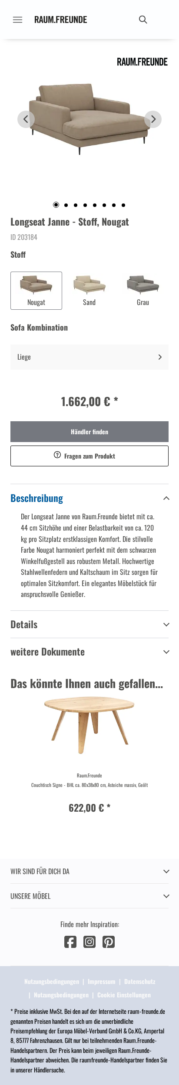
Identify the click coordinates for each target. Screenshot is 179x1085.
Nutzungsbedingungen (51, 981)
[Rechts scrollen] (153, 119)
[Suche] (142, 19)
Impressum (102, 981)
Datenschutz (139, 981)
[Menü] (17, 19)
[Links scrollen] (26, 119)
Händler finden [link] (89, 431)
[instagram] (89, 941)
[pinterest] (109, 941)
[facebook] (70, 941)
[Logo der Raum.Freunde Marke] (61, 19)
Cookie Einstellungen (124, 994)
